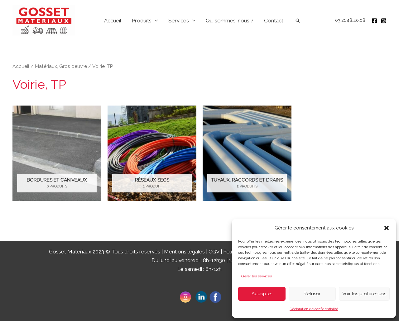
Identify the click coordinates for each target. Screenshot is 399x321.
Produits (141, 20)
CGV (214, 251)
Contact (273, 20)
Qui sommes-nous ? (229, 20)
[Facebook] (374, 21)
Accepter (262, 293)
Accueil (112, 20)
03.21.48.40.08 (350, 20)
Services (178, 20)
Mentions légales (184, 251)
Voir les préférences (364, 293)
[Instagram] (384, 21)
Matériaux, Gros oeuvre (61, 66)
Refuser (312, 293)
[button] (386, 228)
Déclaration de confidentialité (314, 309)
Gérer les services (256, 276)
